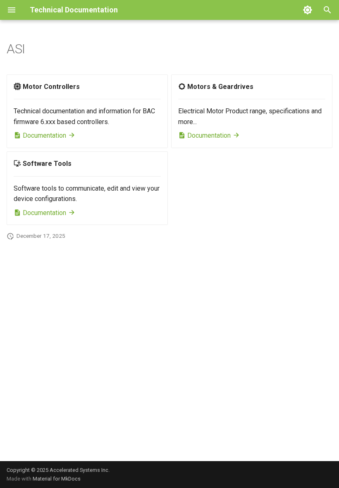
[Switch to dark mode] (307, 10)
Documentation (44, 135)
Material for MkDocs (57, 479)
